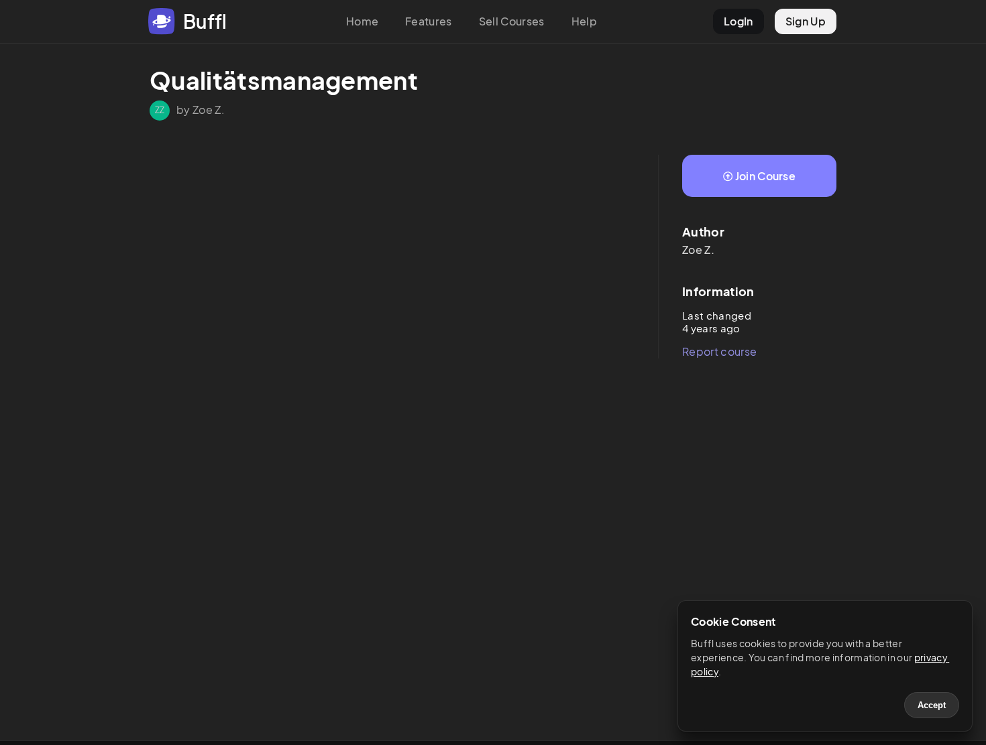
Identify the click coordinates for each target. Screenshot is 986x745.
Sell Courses (512, 21)
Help (584, 21)
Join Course (765, 176)
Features (428, 21)
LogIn (738, 21)
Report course (719, 351)
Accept (932, 705)
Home (362, 21)
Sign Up (805, 21)
